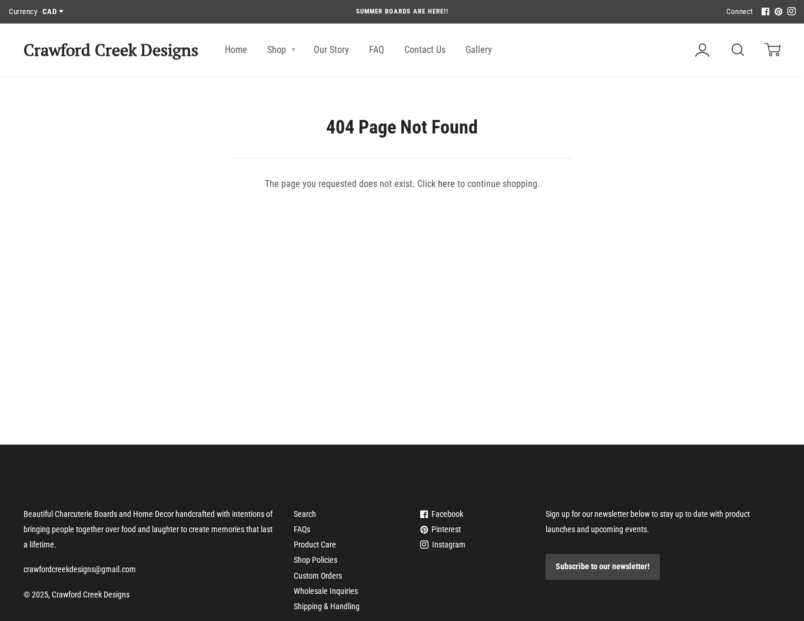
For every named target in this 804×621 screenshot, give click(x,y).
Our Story (331, 49)
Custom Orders (318, 575)
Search (305, 514)
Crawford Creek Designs (111, 50)
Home (236, 49)
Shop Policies (315, 560)
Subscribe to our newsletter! (603, 566)
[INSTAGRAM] (790, 12)
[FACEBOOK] (764, 12)
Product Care (315, 544)
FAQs (302, 529)
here (446, 183)
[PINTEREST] (777, 12)
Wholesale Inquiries (326, 591)
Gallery (479, 49)
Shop (277, 49)
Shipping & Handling (327, 606)
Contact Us (425, 49)
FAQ (376, 49)
